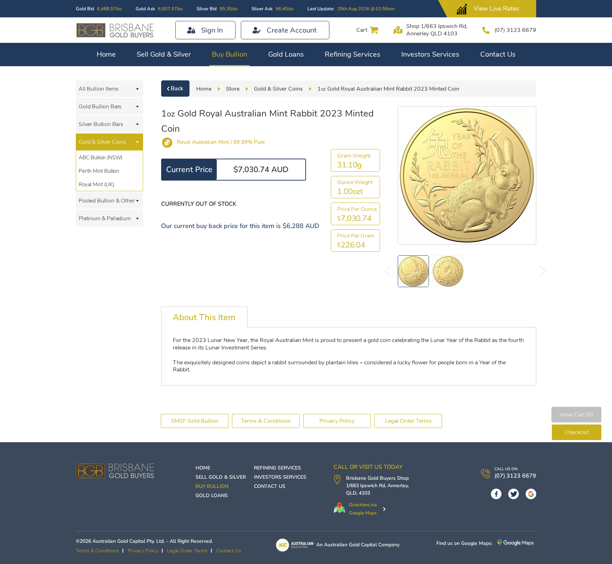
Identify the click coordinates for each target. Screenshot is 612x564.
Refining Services (352, 54)
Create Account (292, 30)
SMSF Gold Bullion (195, 421)
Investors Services (430, 54)
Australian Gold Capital (350, 544)
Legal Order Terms (408, 421)
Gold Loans (286, 54)
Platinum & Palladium (105, 218)
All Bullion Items (99, 89)
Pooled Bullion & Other (106, 201)
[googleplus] (531, 494)
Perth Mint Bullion (99, 171)
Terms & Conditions (266, 421)
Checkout (577, 432)
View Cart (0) (576, 414)
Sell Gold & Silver (164, 54)
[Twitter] (513, 494)
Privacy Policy (337, 421)
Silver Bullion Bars (101, 124)
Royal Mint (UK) (96, 184)
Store (232, 89)
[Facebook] (496, 494)
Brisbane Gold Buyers (371, 478)
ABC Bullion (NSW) (100, 157)
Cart (361, 30)
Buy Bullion (229, 54)
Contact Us (498, 54)
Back (177, 88)
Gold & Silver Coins (102, 142)
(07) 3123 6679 (515, 30)
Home (106, 54)
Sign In (212, 30)
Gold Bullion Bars (100, 106)
